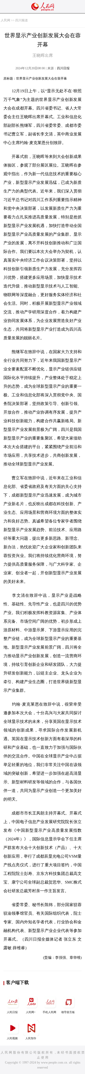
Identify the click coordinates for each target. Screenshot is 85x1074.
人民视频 (12, 1038)
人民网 (5, 20)
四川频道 (21, 20)
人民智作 (30, 1038)
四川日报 (63, 68)
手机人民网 (49, 1012)
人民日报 (12, 1012)
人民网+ (31, 1012)
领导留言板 (68, 1012)
